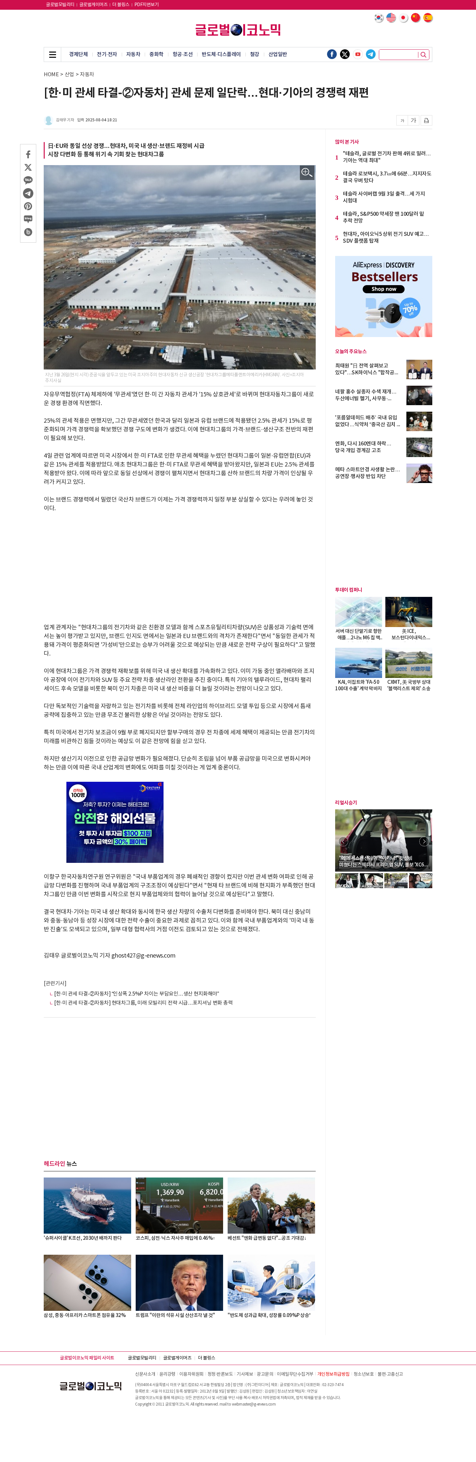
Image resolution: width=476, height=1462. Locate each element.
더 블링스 (121, 4)
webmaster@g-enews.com (254, 1404)
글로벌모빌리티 (60, 4)
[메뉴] (52, 54)
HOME (51, 75)
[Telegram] (371, 54)
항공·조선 (183, 54)
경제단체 (78, 54)
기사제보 (245, 1374)
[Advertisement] (180, 568)
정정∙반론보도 (220, 1374)
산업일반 (277, 54)
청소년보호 (364, 1374)
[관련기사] (55, 983)
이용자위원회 (191, 1374)
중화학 (156, 54)
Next (424, 841)
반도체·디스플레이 (221, 54)
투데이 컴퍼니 (348, 590)
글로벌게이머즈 (93, 4)
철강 (254, 54)
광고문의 (265, 1374)
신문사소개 (145, 1374)
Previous (343, 841)
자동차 (133, 54)
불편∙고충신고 (390, 1374)
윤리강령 (167, 1374)
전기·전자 (107, 54)
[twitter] (345, 54)
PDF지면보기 (146, 4)
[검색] (423, 55)
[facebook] (332, 54)
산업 (69, 75)
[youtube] (358, 54)
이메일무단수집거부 (295, 1374)
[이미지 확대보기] (307, 172)
